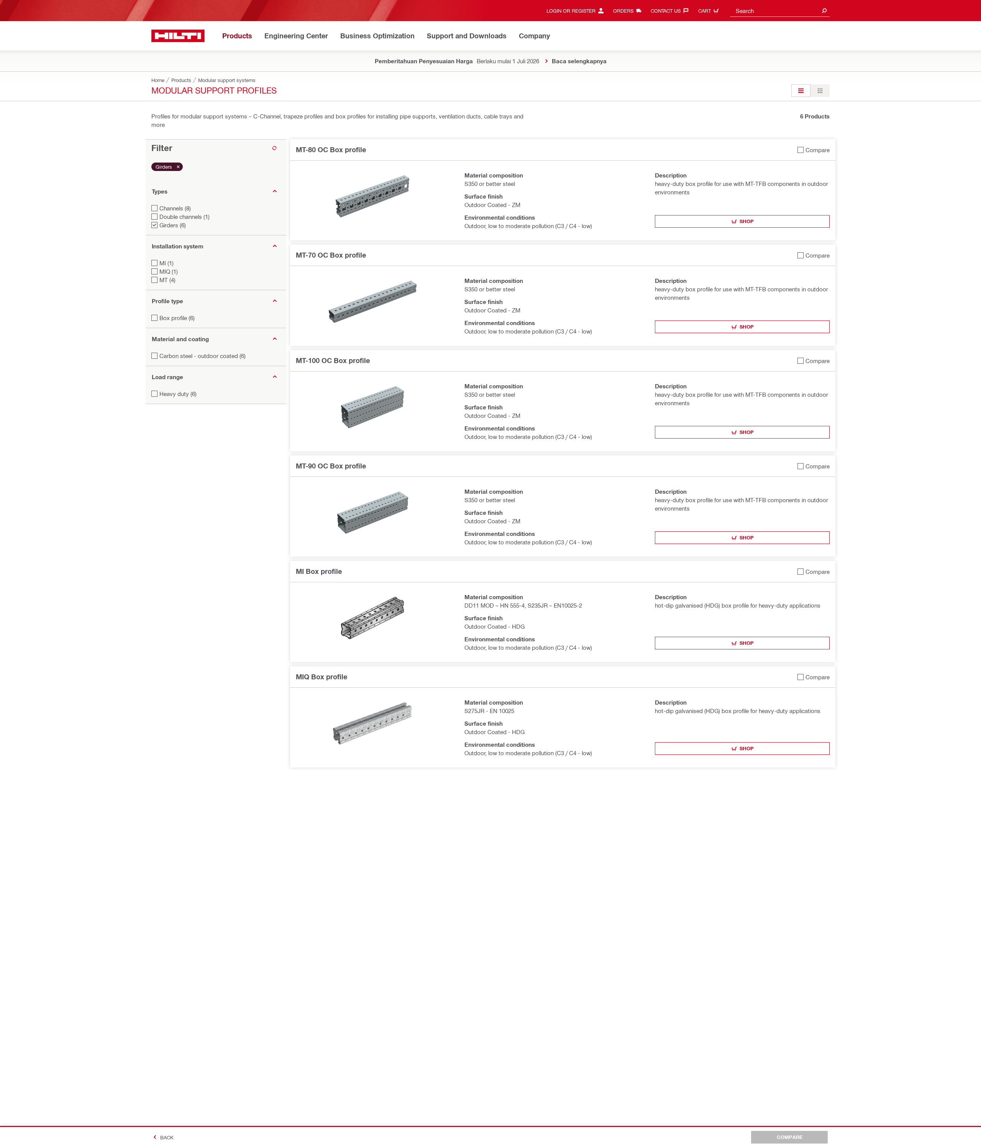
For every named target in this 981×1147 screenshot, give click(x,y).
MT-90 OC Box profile (331, 466)
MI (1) (166, 263)
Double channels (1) (184, 216)
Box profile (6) (177, 317)
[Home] (178, 36)
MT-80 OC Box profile (331, 149)
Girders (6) (172, 225)
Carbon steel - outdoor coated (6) (202, 355)
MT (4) (167, 279)
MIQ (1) (168, 271)
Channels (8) (175, 208)
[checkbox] (813, 149)
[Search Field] (824, 10)
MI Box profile (319, 571)
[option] (800, 90)
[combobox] (780, 10)
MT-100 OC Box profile (333, 360)
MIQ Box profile (321, 676)
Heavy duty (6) (178, 393)
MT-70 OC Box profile (331, 255)
